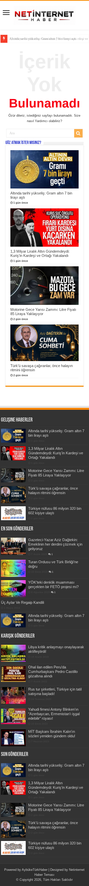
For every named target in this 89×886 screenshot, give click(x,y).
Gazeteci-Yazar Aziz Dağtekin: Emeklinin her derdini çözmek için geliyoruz (55, 544)
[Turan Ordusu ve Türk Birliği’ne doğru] (13, 568)
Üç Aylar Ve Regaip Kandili (22, 602)
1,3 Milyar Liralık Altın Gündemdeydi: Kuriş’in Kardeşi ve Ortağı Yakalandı (39, 253)
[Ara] (78, 133)
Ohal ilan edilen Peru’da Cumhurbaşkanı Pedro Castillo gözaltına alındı (53, 671)
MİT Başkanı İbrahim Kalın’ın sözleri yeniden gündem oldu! (51, 733)
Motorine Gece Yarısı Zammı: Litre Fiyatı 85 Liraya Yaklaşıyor (56, 472)
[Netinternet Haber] (44, 14)
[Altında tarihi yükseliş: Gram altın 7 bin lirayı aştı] (13, 620)
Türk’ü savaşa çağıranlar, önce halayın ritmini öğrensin (53, 490)
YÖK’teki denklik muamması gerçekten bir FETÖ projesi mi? (53, 584)
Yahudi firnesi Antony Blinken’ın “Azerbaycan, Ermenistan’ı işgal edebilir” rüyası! (54, 713)
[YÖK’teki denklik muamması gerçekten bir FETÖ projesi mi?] (13, 588)
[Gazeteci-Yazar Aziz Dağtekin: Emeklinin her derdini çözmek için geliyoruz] (13, 546)
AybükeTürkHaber (34, 870)
